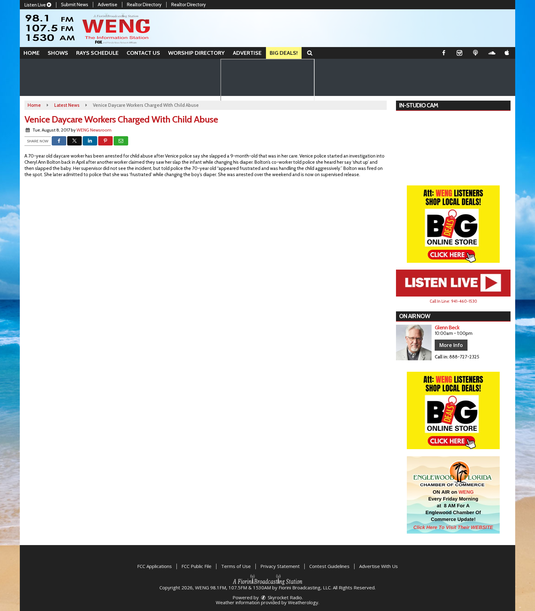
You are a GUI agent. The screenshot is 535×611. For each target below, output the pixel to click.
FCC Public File (196, 566)
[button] (310, 53)
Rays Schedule (97, 53)
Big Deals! (284, 53)
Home (32, 53)
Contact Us (143, 53)
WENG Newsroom (93, 130)
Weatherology (303, 602)
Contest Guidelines (329, 566)
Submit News (74, 4)
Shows (58, 53)
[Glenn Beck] (414, 342)
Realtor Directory (144, 4)
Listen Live (35, 5)
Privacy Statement (280, 566)
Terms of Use (236, 566)
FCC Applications (154, 566)
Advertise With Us (378, 566)
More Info (451, 345)
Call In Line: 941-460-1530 (453, 301)
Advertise (107, 4)
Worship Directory (196, 53)
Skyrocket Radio (284, 597)
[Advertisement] (453, 224)
